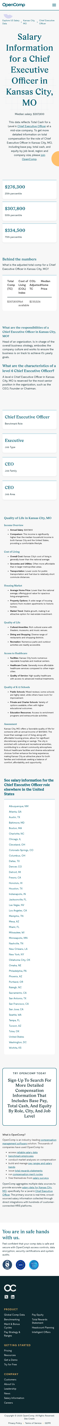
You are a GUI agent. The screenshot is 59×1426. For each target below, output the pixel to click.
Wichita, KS (15, 1047)
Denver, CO (15, 866)
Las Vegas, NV (16, 905)
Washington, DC (18, 1042)
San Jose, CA (16, 1009)
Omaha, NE (15, 965)
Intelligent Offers (41, 1332)
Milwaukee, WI (16, 932)
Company (11, 1374)
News (7, 1393)
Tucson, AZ (15, 1025)
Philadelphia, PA (18, 970)
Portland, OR (16, 981)
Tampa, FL (14, 1020)
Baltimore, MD (17, 822)
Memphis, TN (16, 916)
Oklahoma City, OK (19, 959)
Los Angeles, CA (18, 910)
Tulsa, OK (14, 1031)
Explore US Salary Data (10, 22)
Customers (10, 1379)
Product (11, 1309)
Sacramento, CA (18, 992)
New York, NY (16, 954)
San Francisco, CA (19, 1003)
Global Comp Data (14, 1314)
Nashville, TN (16, 943)
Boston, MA (15, 828)
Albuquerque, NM (18, 806)
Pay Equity (38, 1314)
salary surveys (41, 1178)
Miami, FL (14, 927)
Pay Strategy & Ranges (12, 1334)
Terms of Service (33, 1423)
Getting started (17, 1345)
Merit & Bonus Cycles (12, 1326)
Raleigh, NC (15, 987)
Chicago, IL (15, 839)
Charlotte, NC (16, 833)
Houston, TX (16, 888)
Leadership (10, 1388)
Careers (8, 1402)
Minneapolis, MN (18, 938)
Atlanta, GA (15, 811)
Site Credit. (29, 1418)
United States (16, 1036)
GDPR (48, 1423)
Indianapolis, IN (17, 894)
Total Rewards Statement (39, 1321)
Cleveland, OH (17, 844)
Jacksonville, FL (17, 899)
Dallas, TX (14, 861)
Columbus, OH (17, 855)
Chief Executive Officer (46, 22)
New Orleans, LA (18, 949)
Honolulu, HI (15, 883)
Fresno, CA (15, 877)
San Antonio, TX (17, 998)
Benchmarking (12, 1319)
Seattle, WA (15, 1014)
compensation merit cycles (28, 1174)
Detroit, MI (15, 872)
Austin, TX (14, 817)
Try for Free (10, 1364)
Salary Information (14, 1398)
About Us (9, 1384)
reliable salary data (27, 1152)
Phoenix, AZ (15, 976)
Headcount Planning (43, 1327)
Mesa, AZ (14, 921)
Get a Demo (11, 1359)
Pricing (8, 1350)
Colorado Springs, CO (21, 850)
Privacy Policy (15, 1423)
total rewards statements (29, 1170)
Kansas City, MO (29, 22)
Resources (10, 1355)
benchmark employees (21, 1156)
